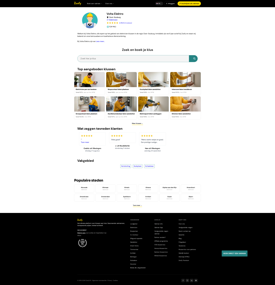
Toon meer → (137, 205)
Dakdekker (133, 242)
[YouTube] (196, 280)
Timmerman (134, 249)
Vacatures (182, 246)
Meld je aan (81, 233)
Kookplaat (137, 166)
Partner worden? (160, 237)
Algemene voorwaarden (99, 280)
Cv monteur (134, 235)
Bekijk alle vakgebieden (138, 268)
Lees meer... (100, 41)
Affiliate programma (161, 241)
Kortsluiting (125, 166)
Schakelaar (149, 166)
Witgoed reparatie (136, 238)
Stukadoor (133, 260)
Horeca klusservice (160, 248)
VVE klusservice (159, 245)
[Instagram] (187, 280)
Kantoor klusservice (161, 252)
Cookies (115, 280)
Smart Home (134, 246)
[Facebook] (183, 280)
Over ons (182, 224)
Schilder (133, 253)
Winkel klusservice (160, 256)
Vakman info (158, 224)
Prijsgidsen (182, 242)
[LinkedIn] (191, 280)
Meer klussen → (137, 123)
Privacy (110, 280)
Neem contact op (184, 231)
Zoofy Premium (184, 260)
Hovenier (133, 264)
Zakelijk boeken (184, 253)
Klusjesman (134, 231)
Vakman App (158, 227)
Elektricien (133, 227)
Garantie (181, 235)
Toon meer (85, 142)
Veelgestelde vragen (185, 227)
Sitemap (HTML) (184, 257)
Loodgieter (134, 224)
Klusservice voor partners (187, 249)
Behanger (133, 257)
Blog (180, 238)
